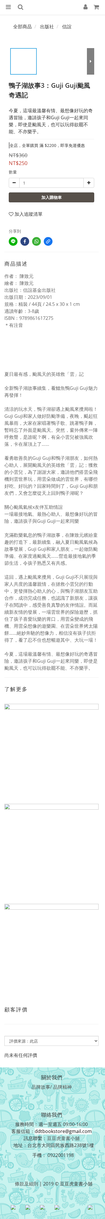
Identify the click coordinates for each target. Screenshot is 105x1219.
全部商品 (22, 26)
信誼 (66, 26)
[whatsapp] (36, 241)
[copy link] (48, 241)
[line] (13, 241)
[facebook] (24, 241)
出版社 (47, 26)
